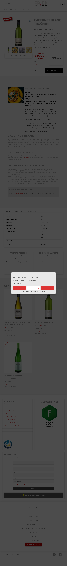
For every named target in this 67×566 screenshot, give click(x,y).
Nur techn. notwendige (33, 288)
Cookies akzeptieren (19, 288)
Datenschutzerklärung (34, 291)
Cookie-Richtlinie (25, 291)
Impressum (42, 291)
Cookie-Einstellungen (47, 288)
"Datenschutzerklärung (17, 283)
